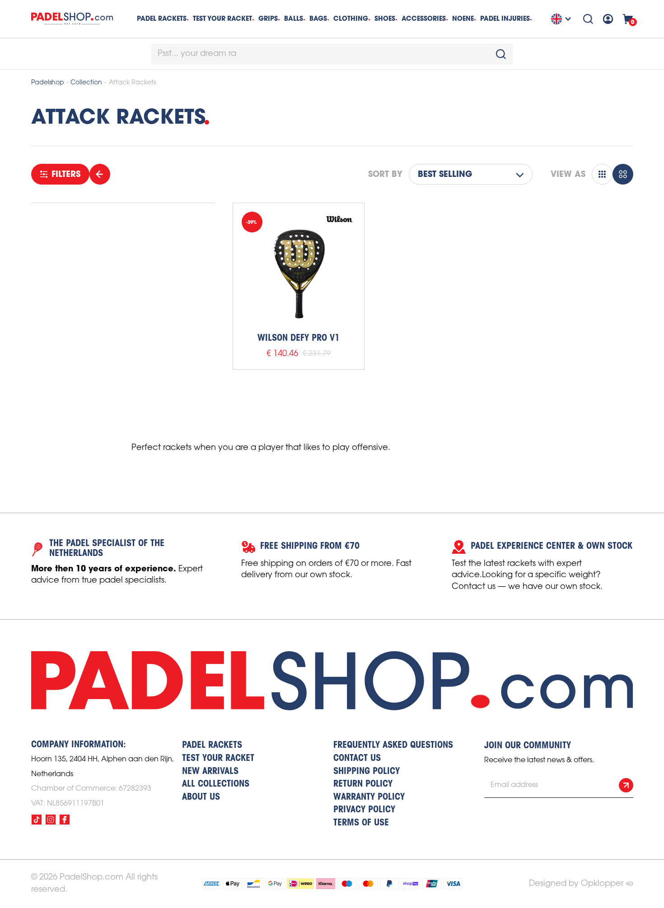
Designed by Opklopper (576, 883)
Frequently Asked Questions (393, 745)
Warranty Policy (369, 797)
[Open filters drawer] (99, 174)
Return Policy (363, 784)
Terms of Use (361, 823)
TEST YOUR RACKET (222, 18)
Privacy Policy (364, 810)
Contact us (357, 759)
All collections (215, 784)
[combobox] (332, 54)
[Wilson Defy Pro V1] (298, 268)
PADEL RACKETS (212, 745)
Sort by (385, 174)
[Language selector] (562, 19)
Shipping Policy (366, 772)
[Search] (588, 19)
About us (201, 797)
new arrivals (210, 772)
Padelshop (47, 83)
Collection (86, 83)
